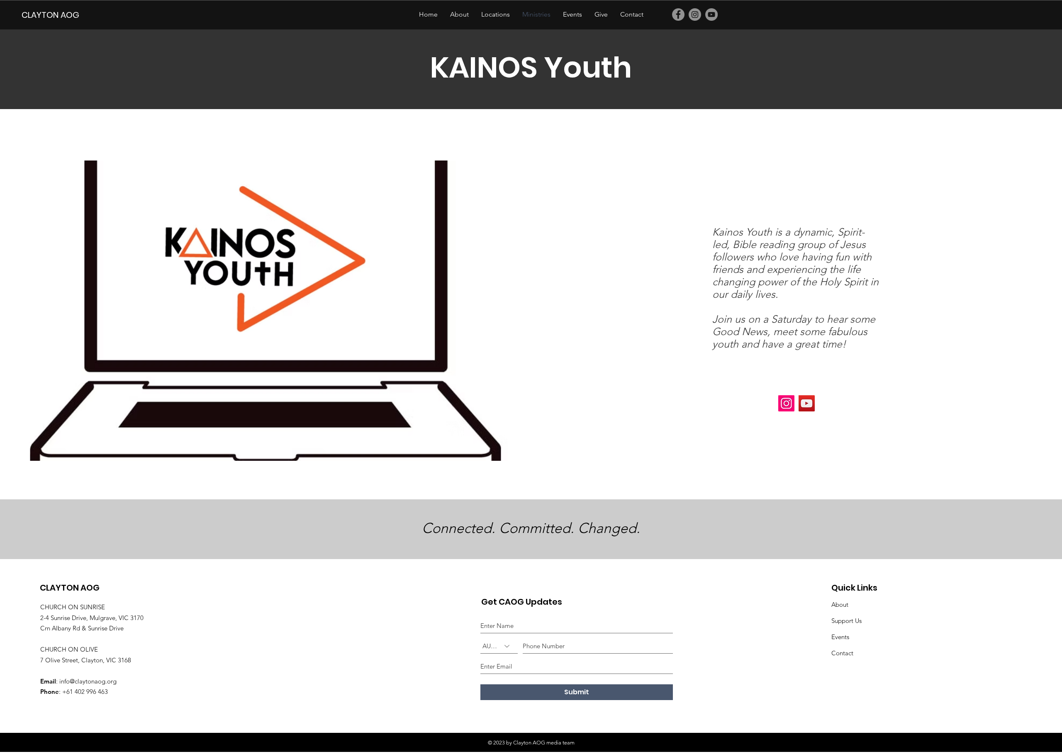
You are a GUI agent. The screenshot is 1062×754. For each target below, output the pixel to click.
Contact (842, 653)
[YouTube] (711, 14)
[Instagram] (695, 14)
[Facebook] (678, 14)
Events (840, 637)
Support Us (846, 621)
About (839, 604)
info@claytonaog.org (88, 681)
